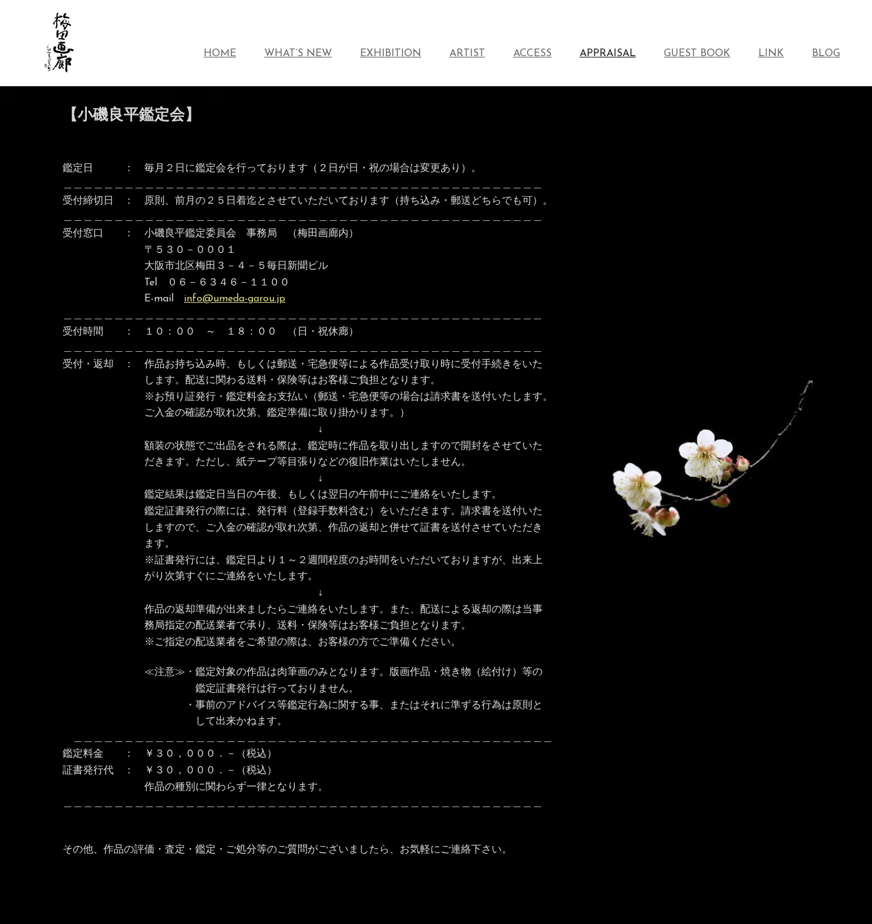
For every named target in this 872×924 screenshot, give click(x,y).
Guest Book (697, 54)
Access (532, 54)
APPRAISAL (608, 54)
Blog (826, 54)
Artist (467, 54)
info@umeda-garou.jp (234, 299)
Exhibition (390, 54)
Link (771, 54)
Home (220, 54)
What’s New (298, 54)
